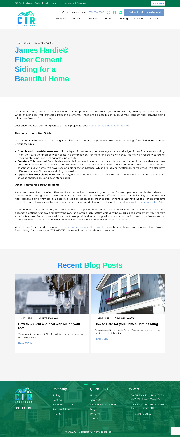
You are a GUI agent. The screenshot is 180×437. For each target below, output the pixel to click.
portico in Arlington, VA (85, 227)
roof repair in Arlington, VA (147, 202)
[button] (62, 18)
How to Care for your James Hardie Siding (126, 324)
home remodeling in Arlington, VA (109, 125)
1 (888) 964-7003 (95, 12)
